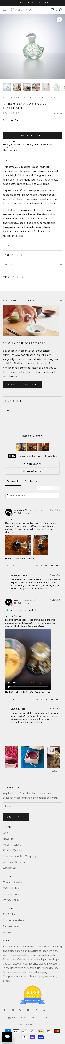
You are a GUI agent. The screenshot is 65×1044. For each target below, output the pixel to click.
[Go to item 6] (55, 87)
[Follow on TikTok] (35, 1010)
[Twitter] (17, 277)
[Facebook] (13, 277)
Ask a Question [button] (33, 471)
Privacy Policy (11, 900)
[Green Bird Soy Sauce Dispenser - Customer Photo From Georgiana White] (32, 447)
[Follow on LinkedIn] (43, 1010)
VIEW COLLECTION (22, 384)
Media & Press (11, 926)
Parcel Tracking (12, 844)
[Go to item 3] (26, 87)
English (49, 1018)
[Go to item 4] (36, 87)
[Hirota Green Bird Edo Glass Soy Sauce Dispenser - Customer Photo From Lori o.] (21, 447)
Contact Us (9, 868)
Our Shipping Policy (11, 150)
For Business (10, 914)
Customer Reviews (14, 862)
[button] (53, 566)
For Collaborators (13, 920)
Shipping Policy (12, 894)
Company (8, 932)
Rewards (8, 839)
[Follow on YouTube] (28, 1010)
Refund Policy (11, 888)
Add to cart (32, 135)
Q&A (5, 833)
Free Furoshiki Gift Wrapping (20, 856)
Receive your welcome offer (33, 3)
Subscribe (16, 817)
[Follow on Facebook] (4, 1010)
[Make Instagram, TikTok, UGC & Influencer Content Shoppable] (55, 771)
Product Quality (12, 850)
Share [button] (11, 566)
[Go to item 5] (46, 87)
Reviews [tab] (11, 481)
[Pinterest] (22, 277)
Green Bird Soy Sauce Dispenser (19, 558)
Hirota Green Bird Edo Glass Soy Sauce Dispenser (27, 692)
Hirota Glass (12, 97)
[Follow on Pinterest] (20, 1010)
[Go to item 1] (7, 87)
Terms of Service (13, 882)
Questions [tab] (29, 481)
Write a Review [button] (33, 464)
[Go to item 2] (17, 87)
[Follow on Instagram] (12, 1010)
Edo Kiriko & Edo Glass (39, 97)
